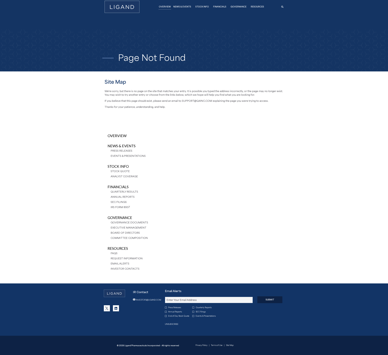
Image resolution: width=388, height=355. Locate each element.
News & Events (121, 146)
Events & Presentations (128, 155)
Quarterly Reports (204, 307)
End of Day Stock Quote (178, 316)
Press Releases (121, 150)
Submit (270, 299)
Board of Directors (125, 232)
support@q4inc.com (197, 100)
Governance (120, 217)
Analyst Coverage (124, 176)
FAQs (114, 253)
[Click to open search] (281, 7)
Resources (118, 248)
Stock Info (118, 166)
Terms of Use (216, 345)
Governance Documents (129, 222)
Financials (118, 187)
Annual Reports (123, 196)
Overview (117, 135)
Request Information (127, 258)
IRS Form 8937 (120, 207)
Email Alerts (120, 263)
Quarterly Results (124, 191)
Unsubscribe (171, 324)
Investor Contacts (125, 268)
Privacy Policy (201, 345)
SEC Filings (119, 202)
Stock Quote (120, 171)
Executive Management (128, 227)
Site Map (230, 345)
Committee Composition (129, 237)
